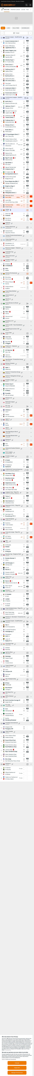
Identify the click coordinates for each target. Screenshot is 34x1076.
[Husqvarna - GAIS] (16, 635)
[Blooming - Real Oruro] (16, 278)
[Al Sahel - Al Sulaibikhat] (16, 461)
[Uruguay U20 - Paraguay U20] (16, 727)
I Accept (17, 1063)
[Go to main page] (9, 5)
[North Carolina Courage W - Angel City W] (16, 701)
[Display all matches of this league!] (31, 223)
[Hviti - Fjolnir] (16, 444)
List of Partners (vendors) (9, 1059)
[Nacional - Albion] (16, 675)
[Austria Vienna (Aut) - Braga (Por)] (16, 177)
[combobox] (16, 33)
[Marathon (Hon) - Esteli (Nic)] (16, 479)
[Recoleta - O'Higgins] (16, 342)
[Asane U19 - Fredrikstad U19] (16, 510)
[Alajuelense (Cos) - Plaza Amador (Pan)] (16, 483)
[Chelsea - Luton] (16, 410)
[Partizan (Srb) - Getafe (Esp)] (16, 206)
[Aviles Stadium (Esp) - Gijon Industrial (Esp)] (16, 755)
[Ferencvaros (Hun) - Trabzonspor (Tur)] (16, 93)
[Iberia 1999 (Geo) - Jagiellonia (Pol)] (16, 46)
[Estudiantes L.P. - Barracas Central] (16, 244)
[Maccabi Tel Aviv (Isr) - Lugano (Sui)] (16, 111)
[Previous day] (2, 33)
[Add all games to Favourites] (1, 37)
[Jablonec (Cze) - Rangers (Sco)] (16, 107)
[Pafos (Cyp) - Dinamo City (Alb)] (16, 149)
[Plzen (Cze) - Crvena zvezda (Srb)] (16, 65)
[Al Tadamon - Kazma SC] (16, 465)
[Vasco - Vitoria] (16, 312)
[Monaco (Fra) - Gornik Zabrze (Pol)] (16, 126)
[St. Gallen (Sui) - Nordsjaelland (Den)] (16, 173)
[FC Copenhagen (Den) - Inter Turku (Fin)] (16, 135)
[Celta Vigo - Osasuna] (16, 214)
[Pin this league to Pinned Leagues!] (11, 223)
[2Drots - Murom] (16, 568)
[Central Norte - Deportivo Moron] (16, 231)
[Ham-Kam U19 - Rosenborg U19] (16, 515)
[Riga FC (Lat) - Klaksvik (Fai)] (16, 158)
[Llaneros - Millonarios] (16, 355)
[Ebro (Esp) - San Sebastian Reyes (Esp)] (16, 760)
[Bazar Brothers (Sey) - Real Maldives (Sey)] (16, 746)
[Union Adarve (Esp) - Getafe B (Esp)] (16, 736)
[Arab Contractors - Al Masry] (16, 389)
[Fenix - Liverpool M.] (16, 670)
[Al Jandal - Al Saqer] (16, 604)
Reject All (17, 1067)
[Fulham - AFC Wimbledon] (16, 415)
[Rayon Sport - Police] (16, 586)
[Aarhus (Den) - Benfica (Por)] (16, 75)
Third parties (8, 1050)
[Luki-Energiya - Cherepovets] (16, 564)
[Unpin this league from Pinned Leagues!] (23, 37)
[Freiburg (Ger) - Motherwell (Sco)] (16, 121)
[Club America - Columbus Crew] (16, 502)
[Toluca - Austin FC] (16, 497)
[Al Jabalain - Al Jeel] (16, 595)
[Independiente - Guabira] (16, 287)
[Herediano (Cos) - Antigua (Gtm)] (16, 474)
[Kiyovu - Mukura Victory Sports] (16, 582)
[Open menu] (30, 5)
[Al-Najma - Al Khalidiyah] (16, 264)
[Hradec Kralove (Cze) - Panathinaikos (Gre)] (16, 140)
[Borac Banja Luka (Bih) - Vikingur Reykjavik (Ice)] (16, 182)
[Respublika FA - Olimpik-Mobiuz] (16, 714)
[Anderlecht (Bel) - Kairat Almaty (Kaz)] (16, 89)
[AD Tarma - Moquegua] (16, 537)
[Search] (26, 5)
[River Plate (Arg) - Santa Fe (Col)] (16, 613)
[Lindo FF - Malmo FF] (16, 640)
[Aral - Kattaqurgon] (16, 709)
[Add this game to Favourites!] (1, 42)
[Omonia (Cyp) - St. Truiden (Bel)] (16, 61)
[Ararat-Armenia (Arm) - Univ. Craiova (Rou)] (16, 42)
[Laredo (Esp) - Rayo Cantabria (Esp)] (16, 750)
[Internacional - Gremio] (16, 317)
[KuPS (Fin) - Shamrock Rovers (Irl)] (16, 102)
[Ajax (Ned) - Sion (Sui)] (16, 163)
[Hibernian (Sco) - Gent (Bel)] (16, 196)
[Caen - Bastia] (16, 424)
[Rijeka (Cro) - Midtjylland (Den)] (16, 191)
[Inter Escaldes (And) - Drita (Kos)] (16, 144)
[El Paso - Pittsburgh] (16, 684)
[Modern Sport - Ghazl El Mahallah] (16, 385)
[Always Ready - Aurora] (16, 282)
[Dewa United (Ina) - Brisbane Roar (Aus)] (16, 741)
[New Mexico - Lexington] (16, 688)
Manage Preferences (17, 1072)
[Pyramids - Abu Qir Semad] (16, 394)
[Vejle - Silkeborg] (16, 368)
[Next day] (30, 33)
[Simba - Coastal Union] (16, 662)
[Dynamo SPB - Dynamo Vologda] (16, 573)
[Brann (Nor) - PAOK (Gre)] (16, 130)
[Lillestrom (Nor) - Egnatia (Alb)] (16, 56)
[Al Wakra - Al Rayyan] (16, 550)
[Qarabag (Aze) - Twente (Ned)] (16, 116)
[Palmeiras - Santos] (16, 308)
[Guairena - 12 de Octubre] (16, 523)
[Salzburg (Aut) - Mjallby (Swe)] (16, 70)
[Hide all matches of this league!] (31, 38)
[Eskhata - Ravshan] (16, 648)
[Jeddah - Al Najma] (16, 600)
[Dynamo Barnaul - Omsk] (16, 559)
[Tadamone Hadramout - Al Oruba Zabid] (16, 778)
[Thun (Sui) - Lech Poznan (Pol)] (16, 84)
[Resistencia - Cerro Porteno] (16, 528)
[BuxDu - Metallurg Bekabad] (16, 719)
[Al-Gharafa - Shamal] (16, 545)
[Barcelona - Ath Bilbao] (16, 219)
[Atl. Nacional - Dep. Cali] (16, 351)
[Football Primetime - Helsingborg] (16, 630)
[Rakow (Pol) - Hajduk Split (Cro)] (16, 154)
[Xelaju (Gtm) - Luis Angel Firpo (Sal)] (16, 488)
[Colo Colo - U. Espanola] (16, 337)
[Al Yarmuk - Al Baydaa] (16, 768)
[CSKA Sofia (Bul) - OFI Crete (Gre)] (16, 79)
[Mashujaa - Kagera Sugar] (16, 657)
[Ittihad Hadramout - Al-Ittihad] (16, 773)
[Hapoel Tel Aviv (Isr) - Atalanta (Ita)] (16, 168)
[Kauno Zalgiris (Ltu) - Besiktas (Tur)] (16, 51)
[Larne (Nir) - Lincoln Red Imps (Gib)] (16, 201)
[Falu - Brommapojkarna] (16, 625)
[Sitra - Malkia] (16, 269)
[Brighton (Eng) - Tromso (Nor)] (16, 187)
